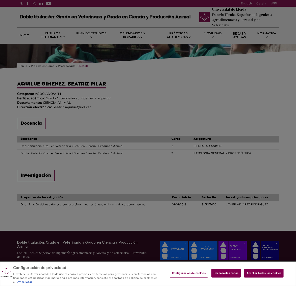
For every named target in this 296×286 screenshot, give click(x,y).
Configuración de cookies (189, 273)
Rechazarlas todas (226, 273)
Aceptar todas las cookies (263, 273)
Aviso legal (24, 282)
